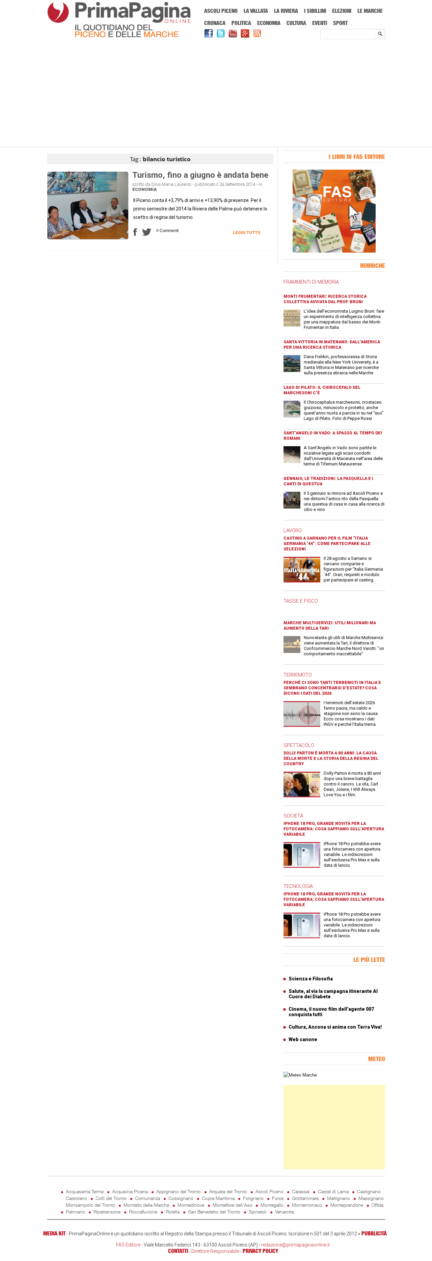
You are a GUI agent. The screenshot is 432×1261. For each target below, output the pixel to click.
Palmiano (75, 1211)
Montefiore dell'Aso (232, 1205)
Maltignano (338, 1198)
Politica (241, 23)
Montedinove (191, 1205)
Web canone (303, 1039)
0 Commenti (167, 230)
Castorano (76, 1198)
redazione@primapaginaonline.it (295, 1245)
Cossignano (180, 1198)
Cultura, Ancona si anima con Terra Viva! (335, 1027)
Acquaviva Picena (130, 1191)
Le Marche (370, 10)
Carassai (300, 1191)
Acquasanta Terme (85, 1191)
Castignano (369, 1191)
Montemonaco (307, 1205)
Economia (268, 23)
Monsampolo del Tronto (90, 1205)
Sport (340, 23)
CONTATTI (178, 1251)
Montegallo (272, 1205)
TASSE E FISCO (301, 601)
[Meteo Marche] (300, 1075)
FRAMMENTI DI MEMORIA (311, 282)
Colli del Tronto (111, 1198)
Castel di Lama (333, 1191)
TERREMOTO (298, 675)
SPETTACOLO (299, 745)
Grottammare (305, 1198)
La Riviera (286, 10)
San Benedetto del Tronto (214, 1211)
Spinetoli (258, 1211)
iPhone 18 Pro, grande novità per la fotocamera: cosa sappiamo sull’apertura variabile (334, 829)
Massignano (371, 1198)
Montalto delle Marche (146, 1205)
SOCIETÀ (293, 816)
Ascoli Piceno (221, 10)
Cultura (296, 23)
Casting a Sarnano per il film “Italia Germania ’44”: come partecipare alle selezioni (327, 543)
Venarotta (284, 1211)
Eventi (319, 23)
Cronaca (214, 23)
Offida (377, 1205)
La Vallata (256, 10)
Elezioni (341, 10)
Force (278, 1198)
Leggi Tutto (247, 232)
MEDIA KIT (54, 1233)
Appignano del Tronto (178, 1191)
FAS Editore (128, 1245)
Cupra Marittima (218, 1198)
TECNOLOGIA (298, 886)
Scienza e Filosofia (311, 978)
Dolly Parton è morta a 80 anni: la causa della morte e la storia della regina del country (331, 758)
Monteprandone (346, 1205)
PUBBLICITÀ (374, 1233)
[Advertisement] (216, 93)
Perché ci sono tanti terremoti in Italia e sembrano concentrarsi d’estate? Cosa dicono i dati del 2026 (332, 688)
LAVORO (293, 530)
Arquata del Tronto (228, 1191)
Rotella (173, 1211)
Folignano (253, 1198)
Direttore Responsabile (215, 1251)
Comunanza (147, 1198)
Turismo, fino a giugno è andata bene (200, 175)
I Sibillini (315, 10)
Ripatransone (106, 1211)
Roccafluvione (143, 1211)
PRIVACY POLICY (260, 1251)
